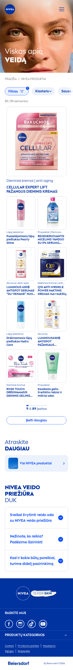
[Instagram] (20, 624)
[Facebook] (9, 624)
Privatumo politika (28, 645)
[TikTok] (32, 624)
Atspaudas (24, 651)
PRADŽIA (11, 79)
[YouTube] (43, 624)
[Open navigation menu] (61, 9)
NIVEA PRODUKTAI (33, 79)
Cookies (9, 645)
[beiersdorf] (18, 663)
